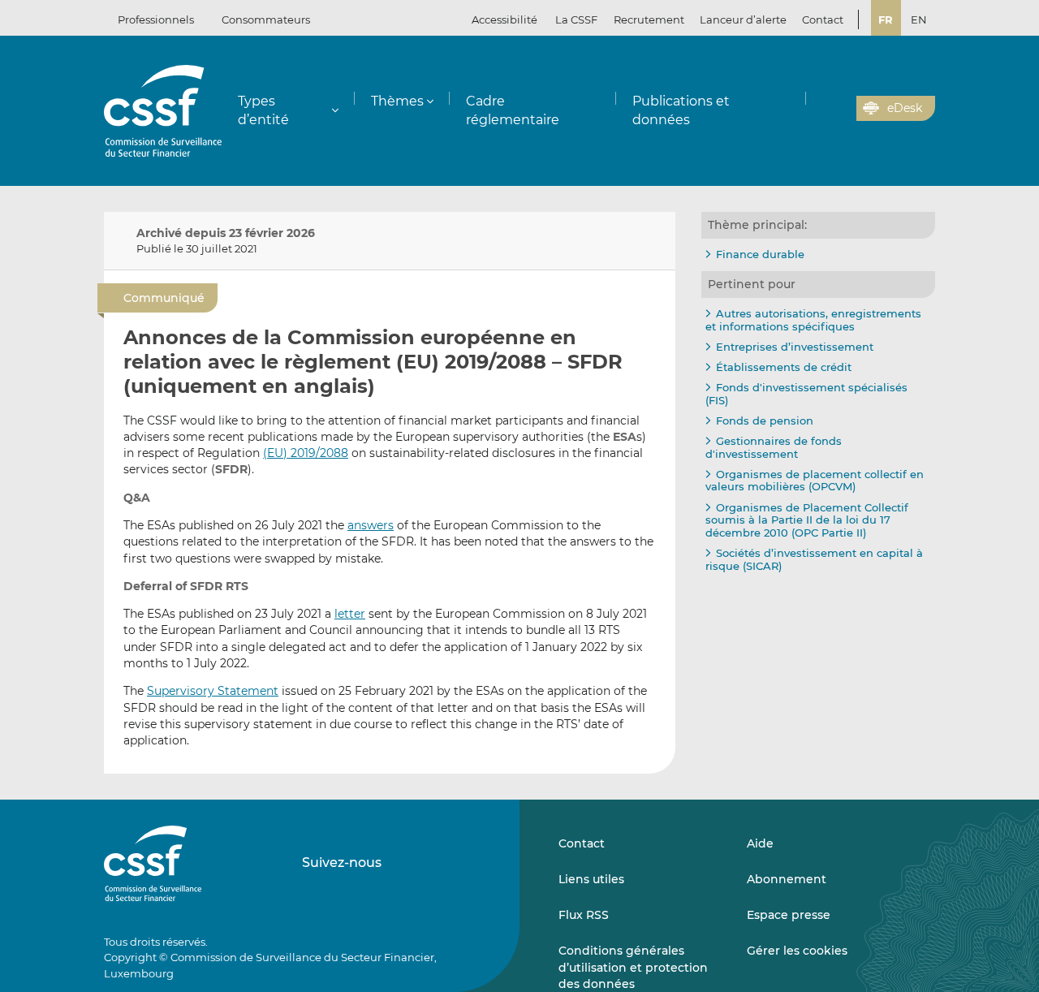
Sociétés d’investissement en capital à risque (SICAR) (814, 559)
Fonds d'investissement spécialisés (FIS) (806, 394)
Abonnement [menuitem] (786, 879)
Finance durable (760, 254)
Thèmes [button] (397, 101)
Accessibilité (504, 19)
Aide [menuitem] (760, 843)
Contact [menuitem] (822, 19)
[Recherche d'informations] (819, 108)
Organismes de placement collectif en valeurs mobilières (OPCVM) (814, 481)
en (919, 19)
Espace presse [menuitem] (788, 915)
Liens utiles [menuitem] (591, 879)
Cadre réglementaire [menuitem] (512, 110)
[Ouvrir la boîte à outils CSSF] (838, 108)
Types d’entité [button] (263, 110)
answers (370, 525)
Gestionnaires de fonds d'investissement (773, 447)
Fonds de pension (764, 420)
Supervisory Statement (212, 691)
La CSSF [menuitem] (576, 19)
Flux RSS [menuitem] (583, 915)
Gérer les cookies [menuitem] (797, 950)
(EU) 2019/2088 (305, 453)
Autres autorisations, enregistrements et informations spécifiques (813, 320)
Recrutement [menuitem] (649, 19)
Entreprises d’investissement (794, 346)
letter (349, 613)
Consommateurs (266, 19)
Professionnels (156, 19)
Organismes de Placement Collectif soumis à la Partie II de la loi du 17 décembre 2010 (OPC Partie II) (806, 520)
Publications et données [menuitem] (681, 110)
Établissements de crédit (783, 366)
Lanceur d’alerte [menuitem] (743, 19)
